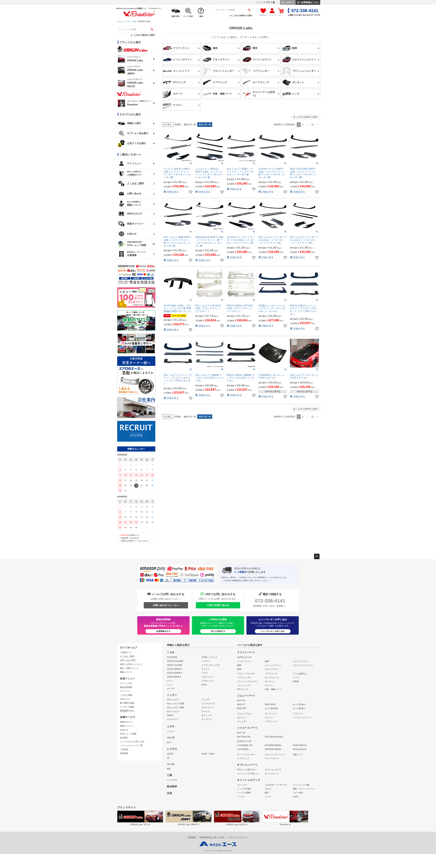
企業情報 (191, 837)
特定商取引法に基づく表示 (212, 837)
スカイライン (207, 707)
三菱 (169, 775)
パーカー (241, 796)
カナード (269, 685)
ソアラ (204, 673)
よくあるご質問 (127, 656)
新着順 (178, 124)
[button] (317, 124)
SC (168, 758)
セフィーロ (206, 715)
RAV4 (204, 685)
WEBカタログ (126, 722)
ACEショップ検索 (128, 734)
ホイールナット (272, 773)
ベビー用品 (298, 792)
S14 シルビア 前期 (175, 703)
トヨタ (171, 652)
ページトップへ (317, 556)
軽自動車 (172, 786)
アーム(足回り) (299, 673)
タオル (268, 789)
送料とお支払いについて (131, 664)
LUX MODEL (243, 749)
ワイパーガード (272, 758)
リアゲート (298, 713)
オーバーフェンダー (246, 754)
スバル (171, 764)
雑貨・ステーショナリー (304, 789)
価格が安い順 (190, 124)
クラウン (205, 661)
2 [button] (302, 124)
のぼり (296, 796)
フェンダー (242, 721)
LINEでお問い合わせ (218, 605)
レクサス (172, 749)
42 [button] (312, 124)
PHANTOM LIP (300, 745)
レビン (170, 681)
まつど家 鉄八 (299, 708)
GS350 (170, 754)
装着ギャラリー (127, 726)
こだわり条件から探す (242, 15)
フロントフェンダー (246, 673)
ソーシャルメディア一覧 (131, 745)
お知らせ (124, 730)
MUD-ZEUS (270, 704)
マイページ (125, 691)
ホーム (120, 21)
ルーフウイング (272, 677)
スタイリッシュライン (303, 665)
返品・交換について (129, 668)
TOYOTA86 (172, 657)
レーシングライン (273, 665)
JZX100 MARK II (174, 673)
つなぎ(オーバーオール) (276, 785)
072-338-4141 (270, 600)
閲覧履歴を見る (127, 711)
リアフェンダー (244, 677)
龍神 (267, 661)
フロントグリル (244, 713)
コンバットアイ (244, 685)
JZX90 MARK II (174, 677)
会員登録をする (163, 631)
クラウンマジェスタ (210, 665)
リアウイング (271, 673)
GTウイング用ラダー (246, 769)
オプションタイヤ (273, 769)
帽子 (267, 792)
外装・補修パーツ (273, 689)
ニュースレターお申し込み (132, 741)
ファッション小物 (301, 785)
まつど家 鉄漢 (271, 708)
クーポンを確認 (127, 707)
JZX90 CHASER (174, 665)
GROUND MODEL (273, 749)
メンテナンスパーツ (302, 717)
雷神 (239, 669)
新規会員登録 (126, 687)
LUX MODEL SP (244, 745)
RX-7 (169, 742)
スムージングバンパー (275, 754)
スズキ (171, 726)
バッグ (268, 796)
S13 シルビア (173, 711)
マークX (170, 688)
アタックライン (272, 669)
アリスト (205, 669)
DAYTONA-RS (243, 737)
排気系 (296, 681)
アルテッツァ (207, 677)
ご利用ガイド (126, 652)
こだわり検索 (126, 695)
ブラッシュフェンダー (247, 681)
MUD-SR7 (242, 708)
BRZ (169, 769)
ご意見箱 (124, 749)
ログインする (126, 683)
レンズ (296, 677)
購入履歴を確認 (127, 703)
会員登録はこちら (309, 2)
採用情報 (124, 753)
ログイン (289, 2)
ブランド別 (131, 21)
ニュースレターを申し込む (272, 631)
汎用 (169, 793)
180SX (170, 715)
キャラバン (206, 719)
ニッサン (172, 695)
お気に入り (125, 699)
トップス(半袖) (244, 789)
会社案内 (124, 737)
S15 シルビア (173, 699)
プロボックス (207, 681)
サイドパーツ (271, 713)
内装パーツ (298, 754)
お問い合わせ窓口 (128, 660)
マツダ (171, 737)
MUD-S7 (241, 704)
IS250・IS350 (207, 754)
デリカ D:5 (172, 780)
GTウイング (242, 689)
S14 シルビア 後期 (175, 707)
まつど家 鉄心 (299, 704)
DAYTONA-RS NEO (274, 737)
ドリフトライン (244, 661)
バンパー (269, 717)
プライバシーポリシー (238, 837)
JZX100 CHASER (175, 661)
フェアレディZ (208, 703)
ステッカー (242, 785)
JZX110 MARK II (174, 669)
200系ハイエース (209, 657)
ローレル (205, 711)
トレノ (170, 685)
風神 (239, 665)
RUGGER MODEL (273, 745)
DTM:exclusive (299, 749)
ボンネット (270, 681)
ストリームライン (301, 661)
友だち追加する (218, 631)
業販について (126, 672)
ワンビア (205, 699)
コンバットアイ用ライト (248, 773)
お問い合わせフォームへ (166, 605)
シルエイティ (173, 719)
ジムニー (171, 731)
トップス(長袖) (244, 792)
